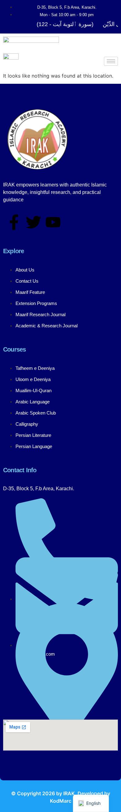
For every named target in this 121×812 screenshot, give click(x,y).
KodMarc (60, 801)
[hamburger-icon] (111, 61)
